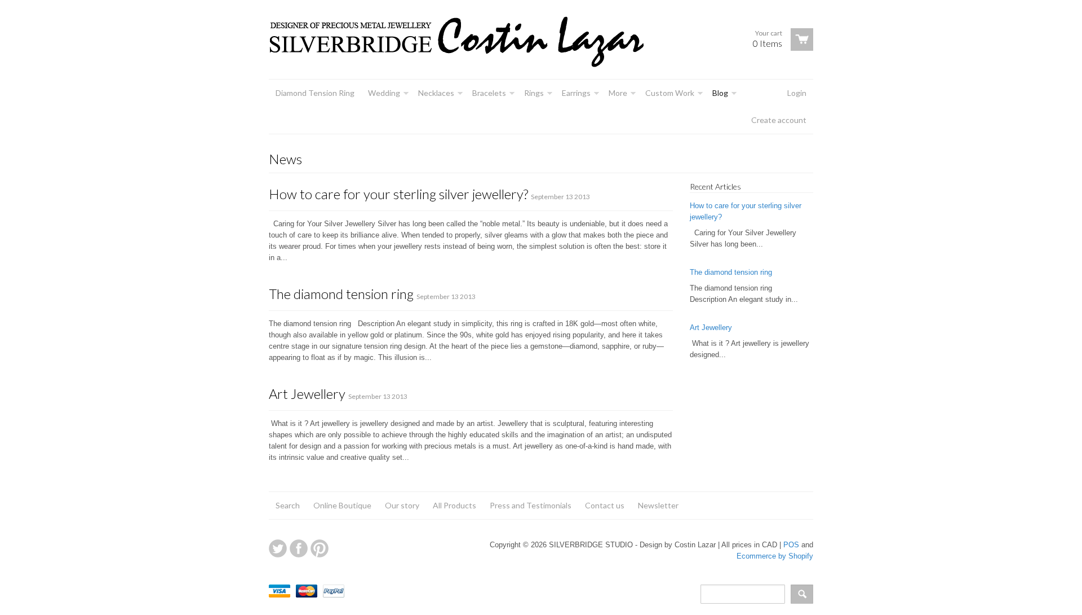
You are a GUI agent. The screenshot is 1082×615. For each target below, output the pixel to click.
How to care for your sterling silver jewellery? (398, 194)
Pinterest (320, 548)
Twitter (278, 548)
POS (791, 545)
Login (796, 93)
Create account (778, 120)
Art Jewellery (307, 393)
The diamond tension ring (341, 293)
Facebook (299, 548)
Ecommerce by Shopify (775, 556)
